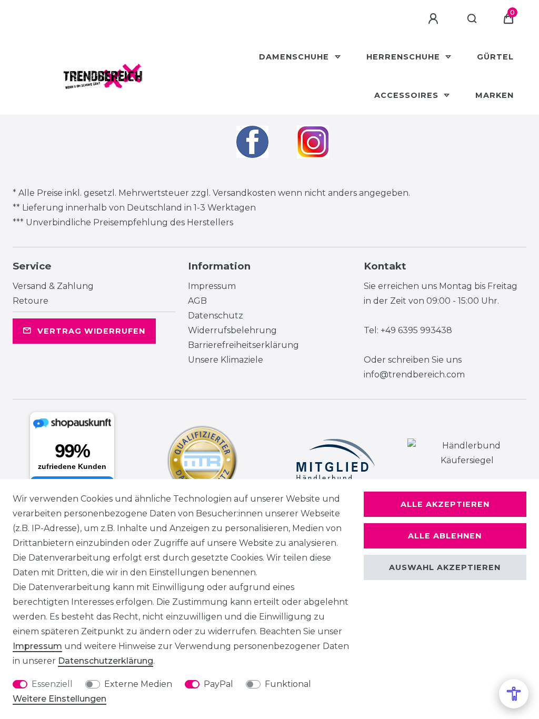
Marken (494, 95)
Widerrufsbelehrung (232, 330)
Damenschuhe (295, 57)
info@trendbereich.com (414, 375)
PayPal (218, 684)
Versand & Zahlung (53, 286)
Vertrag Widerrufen (91, 331)
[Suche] (472, 19)
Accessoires (407, 95)
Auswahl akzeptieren (445, 567)
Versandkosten (244, 193)
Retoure (30, 301)
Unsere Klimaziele (225, 360)
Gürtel (495, 57)
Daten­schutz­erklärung (105, 661)
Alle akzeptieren (445, 504)
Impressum (212, 286)
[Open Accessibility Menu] (513, 693)
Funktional (288, 684)
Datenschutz (215, 316)
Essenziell (52, 684)
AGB (197, 301)
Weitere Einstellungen (59, 699)
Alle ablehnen (445, 536)
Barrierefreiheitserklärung (243, 345)
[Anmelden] (434, 19)
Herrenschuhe (404, 57)
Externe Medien (138, 684)
